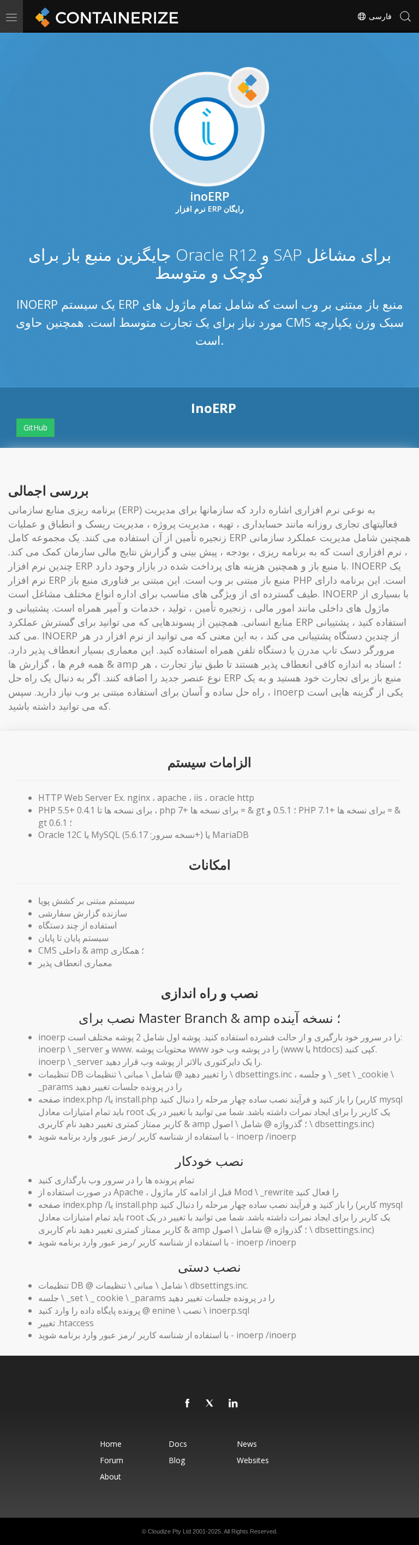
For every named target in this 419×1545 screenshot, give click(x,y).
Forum (111, 1460)
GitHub (35, 427)
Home (111, 1444)
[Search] (405, 16)
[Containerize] (104, 16)
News (247, 1444)
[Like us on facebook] (188, 1404)
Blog (177, 1460)
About (110, 1476)
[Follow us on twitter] (210, 1404)
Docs (178, 1444)
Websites (253, 1460)
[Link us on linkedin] (233, 1404)
